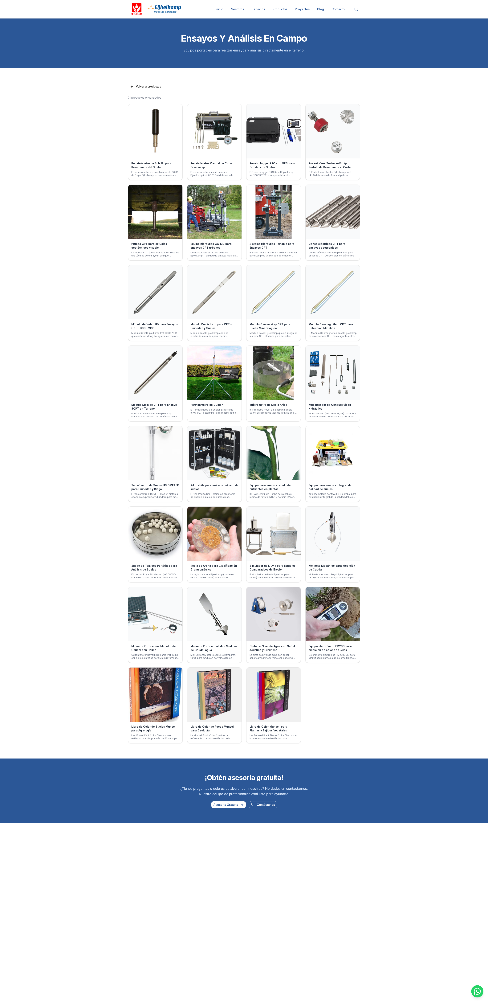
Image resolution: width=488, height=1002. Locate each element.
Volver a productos (148, 86)
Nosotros (237, 9)
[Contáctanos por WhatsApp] (477, 991)
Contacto (338, 9)
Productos (280, 9)
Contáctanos (266, 805)
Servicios (258, 9)
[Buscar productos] (356, 9)
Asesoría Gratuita (225, 805)
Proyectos (302, 9)
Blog (320, 9)
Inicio (219, 9)
